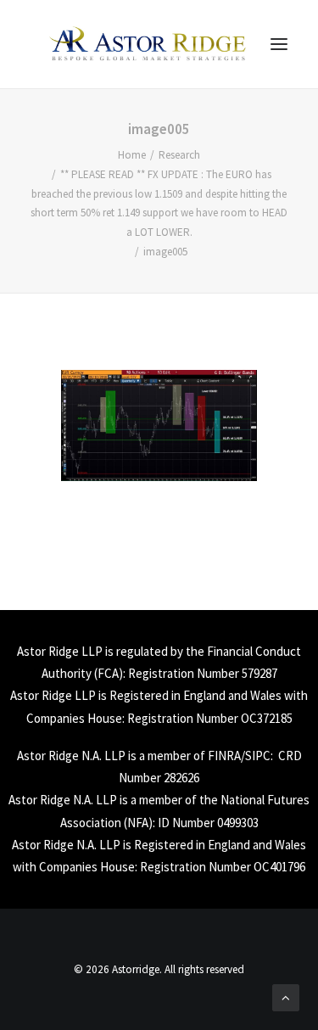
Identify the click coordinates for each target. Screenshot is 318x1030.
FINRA (224, 755)
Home (132, 155)
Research (179, 155)
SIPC (258, 755)
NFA (137, 822)
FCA (108, 673)
